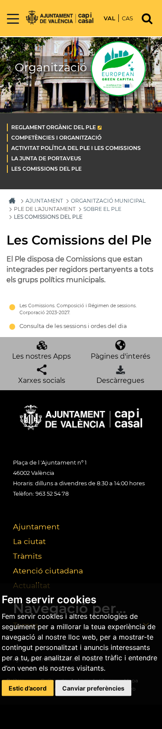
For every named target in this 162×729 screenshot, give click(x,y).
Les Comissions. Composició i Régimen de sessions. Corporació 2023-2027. (78, 309)
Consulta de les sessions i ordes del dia (73, 325)
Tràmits (27, 555)
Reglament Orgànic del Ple (53, 127)
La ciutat (29, 541)
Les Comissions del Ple (46, 169)
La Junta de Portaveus (46, 158)
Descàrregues (120, 380)
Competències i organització (56, 137)
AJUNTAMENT (44, 200)
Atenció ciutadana (48, 570)
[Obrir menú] (12, 19)
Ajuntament (36, 526)
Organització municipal (108, 200)
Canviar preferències (93, 688)
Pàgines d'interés (120, 356)
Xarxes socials (41, 380)
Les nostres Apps (41, 356)
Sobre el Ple (102, 209)
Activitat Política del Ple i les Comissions (76, 148)
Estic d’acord (28, 688)
